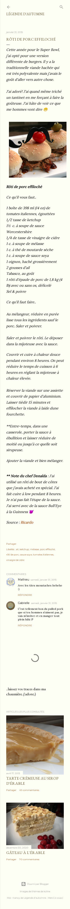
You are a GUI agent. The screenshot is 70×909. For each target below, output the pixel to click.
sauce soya (26, 554)
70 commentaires (29, 859)
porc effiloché (47, 549)
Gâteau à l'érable (25, 852)
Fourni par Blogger (38, 883)
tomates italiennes (43, 554)
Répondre (25, 594)
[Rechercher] (61, 6)
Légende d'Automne (25, 14)
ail (17, 549)
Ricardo (27, 522)
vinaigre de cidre (15, 560)
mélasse (34, 549)
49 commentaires (29, 790)
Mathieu (23, 579)
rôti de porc (12, 554)
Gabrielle (24, 603)
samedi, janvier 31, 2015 (43, 579)
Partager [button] (11, 543)
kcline (47, 891)
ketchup (24, 549)
